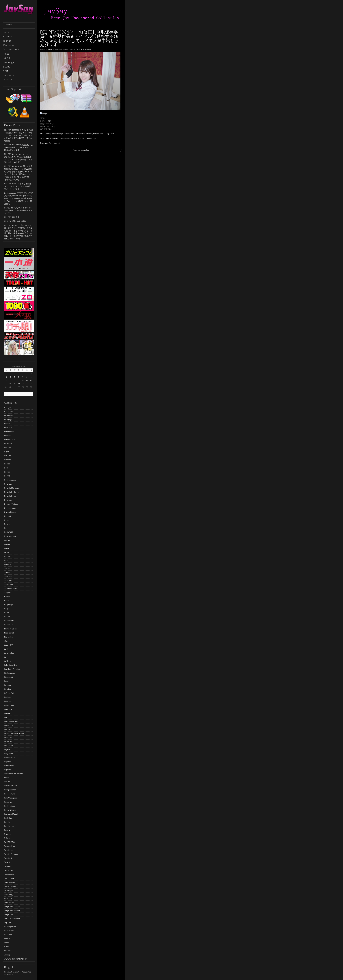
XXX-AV (7, 951)
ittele (6, 641)
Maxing (7, 717)
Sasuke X (8, 858)
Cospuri (7, 516)
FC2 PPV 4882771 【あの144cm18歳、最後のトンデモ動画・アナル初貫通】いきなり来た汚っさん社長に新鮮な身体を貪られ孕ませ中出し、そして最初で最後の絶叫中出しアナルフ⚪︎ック (18, 232)
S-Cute (7, 838)
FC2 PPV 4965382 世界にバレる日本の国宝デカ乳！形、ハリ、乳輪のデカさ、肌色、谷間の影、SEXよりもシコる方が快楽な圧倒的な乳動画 (18, 135)
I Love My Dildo (10, 629)
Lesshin (7, 701)
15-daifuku (8, 415)
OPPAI (7, 782)
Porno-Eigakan (10, 810)
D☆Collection (10, 536)
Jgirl (6, 649)
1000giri (7, 407)
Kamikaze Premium (12, 669)
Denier (7, 524)
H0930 (7, 596)
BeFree (7, 464)
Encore (7, 544)
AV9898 (7, 447)
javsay (50, 49)
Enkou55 (8, 548)
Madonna (8, 709)
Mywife (7, 749)
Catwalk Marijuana (11, 488)
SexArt (7, 862)
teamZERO (8, 898)
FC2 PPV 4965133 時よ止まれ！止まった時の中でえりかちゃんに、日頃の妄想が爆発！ (18, 147)
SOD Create (9, 878)
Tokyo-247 (8, 914)
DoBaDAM (8, 532)
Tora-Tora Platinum (12, 918)
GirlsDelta (8, 580)
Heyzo (7, 608)
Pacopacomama (10, 790)
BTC (6, 468)
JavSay (86, 150)
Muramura (8, 745)
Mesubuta (8, 725)
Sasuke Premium (11, 854)
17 (6, 383)
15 (27, 380)
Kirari (6, 681)
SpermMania (9, 882)
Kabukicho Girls (10, 665)
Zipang (7, 955)
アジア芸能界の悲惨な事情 (15, 959)
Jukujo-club (9, 653)
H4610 (6, 600)
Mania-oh (8, 713)
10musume (8, 411)
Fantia (6, 552)
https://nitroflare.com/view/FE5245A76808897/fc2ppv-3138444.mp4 (68, 138)
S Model (7, 834)
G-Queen (8, 572)
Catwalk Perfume (11, 492)
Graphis (7, 592)
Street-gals (9, 890)
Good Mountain (10, 588)
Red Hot (7, 822)
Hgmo (6, 612)
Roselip (7, 830)
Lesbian (7, 697)
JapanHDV (8, 645)
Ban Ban (7, 456)
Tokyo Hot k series (12, 906)
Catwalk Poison (10, 496)
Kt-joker (7, 689)
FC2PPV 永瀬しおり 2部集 (15, 221)
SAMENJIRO (9, 842)
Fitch (6, 560)
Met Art (7, 729)
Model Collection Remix (14, 733)
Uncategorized (10, 926)
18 (10, 383)
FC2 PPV (7, 556)
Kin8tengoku (9, 673)
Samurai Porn (9, 846)
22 (27, 383)
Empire (7, 540)
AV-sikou (8, 443)
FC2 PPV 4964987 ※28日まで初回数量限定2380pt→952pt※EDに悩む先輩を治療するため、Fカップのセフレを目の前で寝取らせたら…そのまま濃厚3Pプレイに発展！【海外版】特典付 (18, 173)
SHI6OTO (8, 866)
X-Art (6, 947)
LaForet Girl (9, 693)
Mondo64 (8, 737)
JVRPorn (7, 661)
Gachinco (8, 576)
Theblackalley (10, 902)
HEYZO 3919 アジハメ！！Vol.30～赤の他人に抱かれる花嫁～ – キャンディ (18, 210)
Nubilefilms (9, 765)
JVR (5, 657)
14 (23, 380)
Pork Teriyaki (9, 806)
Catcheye (8, 484)
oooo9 (7, 777)
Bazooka (7, 460)
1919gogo (8, 419)
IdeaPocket (9, 633)
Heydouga (8, 604)
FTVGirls (7, 564)
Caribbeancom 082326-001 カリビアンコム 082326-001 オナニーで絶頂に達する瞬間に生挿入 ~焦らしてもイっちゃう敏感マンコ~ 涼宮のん (18, 198)
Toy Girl (7, 922)
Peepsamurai (9, 794)
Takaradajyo (9, 894)
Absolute (8, 427)
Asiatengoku (9, 439)
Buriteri (7, 472)
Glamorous (8, 584)
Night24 (7, 761)
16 (31, 380)
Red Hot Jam (9, 826)
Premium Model (11, 814)
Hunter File (8, 625)
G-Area (7, 568)
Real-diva (8, 818)
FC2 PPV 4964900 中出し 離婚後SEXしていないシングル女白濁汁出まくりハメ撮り (18, 186)
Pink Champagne (11, 798)
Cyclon (7, 520)
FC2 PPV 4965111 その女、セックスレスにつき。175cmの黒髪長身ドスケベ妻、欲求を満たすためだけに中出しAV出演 (18, 158)
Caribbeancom (10, 480)
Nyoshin (7, 769)
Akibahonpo (9, 431)
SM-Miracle (9, 874)
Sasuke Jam (9, 850)
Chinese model (10, 508)
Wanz (6, 942)
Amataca (7, 435)
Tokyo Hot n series (12, 910)
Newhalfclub (9, 757)
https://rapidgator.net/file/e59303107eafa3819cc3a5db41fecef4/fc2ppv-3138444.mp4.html (77, 134)
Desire (7, 528)
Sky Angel (8, 870)
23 (31, 383)
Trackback (44, 143)
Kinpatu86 (8, 677)
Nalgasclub (8, 753)
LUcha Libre (9, 705)
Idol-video (8, 637)
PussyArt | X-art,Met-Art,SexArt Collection (17, 973)
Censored (8, 500)
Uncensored (9, 930)
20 (19, 383)
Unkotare (8, 934)
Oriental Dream (10, 786)
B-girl (6, 451)
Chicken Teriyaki (11, 504)
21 (23, 383)
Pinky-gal (8, 802)
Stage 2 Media (10, 886)
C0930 (7, 476)
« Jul (7, 394)
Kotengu (7, 685)
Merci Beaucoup (11, 721)
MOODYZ (8, 741)
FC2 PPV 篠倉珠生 (11, 217)
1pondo (7, 423)
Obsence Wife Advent (13, 773)
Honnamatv (9, 621)
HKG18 (7, 617)
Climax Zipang (10, 512)
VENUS (7, 938)
